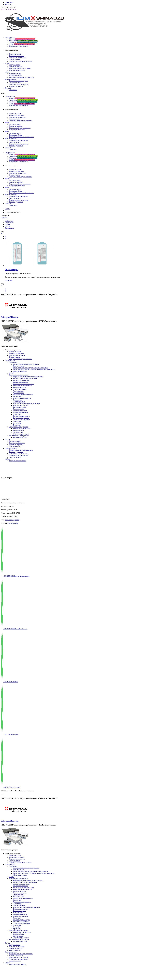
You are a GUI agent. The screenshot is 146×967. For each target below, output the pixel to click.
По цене (7, 226)
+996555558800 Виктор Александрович (16, 576)
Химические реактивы (16, 56)
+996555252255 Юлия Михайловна (15, 629)
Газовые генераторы (20, 389)
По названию (9, 228)
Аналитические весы (20, 437)
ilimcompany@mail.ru (12, 520)
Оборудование (10, 37)
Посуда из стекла (14, 65)
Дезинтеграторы (18, 393)
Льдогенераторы (18, 409)
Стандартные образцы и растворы (20, 61)
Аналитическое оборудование (19, 436)
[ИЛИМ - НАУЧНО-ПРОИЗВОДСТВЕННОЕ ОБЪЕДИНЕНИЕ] (33, 32)
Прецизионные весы (20, 411)
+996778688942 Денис (10, 734)
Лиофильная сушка (19, 407)
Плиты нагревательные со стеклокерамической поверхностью (34, 369)
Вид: (2, 231)
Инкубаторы (17, 396)
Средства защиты (15, 82)
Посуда (7, 439)
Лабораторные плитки (20, 405)
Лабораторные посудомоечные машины (26, 403)
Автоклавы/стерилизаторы (22, 428)
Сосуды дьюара (18, 432)
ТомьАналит (23, 42)
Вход (2, 9)
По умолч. (4, 217)
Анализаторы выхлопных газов (23, 384)
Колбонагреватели (19, 402)
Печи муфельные (18, 366)
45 (1, 233)
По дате (7, 224)
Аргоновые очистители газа (22, 385)
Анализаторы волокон (20, 382)
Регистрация (12, 9)
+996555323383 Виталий (12, 787)
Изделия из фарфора (15, 66)
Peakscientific (23, 41)
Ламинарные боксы (15, 75)
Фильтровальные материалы (18, 84)
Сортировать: (5, 216)
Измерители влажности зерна (23, 394)
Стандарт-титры (14, 59)
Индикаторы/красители (17, 355)
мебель (7, 72)
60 (5, 236)
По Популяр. (9, 221)
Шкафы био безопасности (17, 461)
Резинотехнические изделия (18, 81)
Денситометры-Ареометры (22, 398)
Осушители (17, 414)
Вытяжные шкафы (15, 74)
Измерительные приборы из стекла (21, 450)
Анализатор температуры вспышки (25, 378)
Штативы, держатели (16, 86)
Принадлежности (11, 448)
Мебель (7, 459)
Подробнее (8, 280)
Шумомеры (16, 425)
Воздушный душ (18, 430)
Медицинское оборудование (18, 427)
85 (5, 238)
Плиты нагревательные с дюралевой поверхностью (30, 368)
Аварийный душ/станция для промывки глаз (28, 377)
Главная (7, 209)
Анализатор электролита (21, 380)
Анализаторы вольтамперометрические (26, 364)
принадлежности (10, 79)
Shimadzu (22, 39)
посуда (7, 63)
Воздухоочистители (19, 387)
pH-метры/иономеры (20, 371)
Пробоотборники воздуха (21, 416)
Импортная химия (15, 54)
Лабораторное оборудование (18, 46)
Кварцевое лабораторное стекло (19, 68)
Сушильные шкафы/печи (21, 419)
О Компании (13, 90)
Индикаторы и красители (17, 57)
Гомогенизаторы (18, 391)
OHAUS (22, 44)
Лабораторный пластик (17, 70)
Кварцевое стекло (15, 446)
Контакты (8, 88)
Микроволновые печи (20, 412)
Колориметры (17, 400)
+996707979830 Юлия (10, 682)
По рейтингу (9, 222)
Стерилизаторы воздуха (21, 434)
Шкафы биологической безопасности (21, 77)
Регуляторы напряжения (21, 418)
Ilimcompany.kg (13, 523)
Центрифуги (17, 423)
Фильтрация (17, 421)
